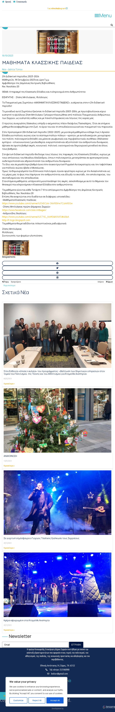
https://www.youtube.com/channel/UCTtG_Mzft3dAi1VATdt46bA (35, 216)
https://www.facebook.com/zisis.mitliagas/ (24, 210)
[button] (103, 15)
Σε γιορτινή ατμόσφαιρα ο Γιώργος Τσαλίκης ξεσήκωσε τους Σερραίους (41, 538)
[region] (36, 691)
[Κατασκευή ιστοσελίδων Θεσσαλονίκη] (108, 708)
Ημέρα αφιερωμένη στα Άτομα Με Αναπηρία (27, 620)
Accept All (55, 700)
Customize (18, 700)
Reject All (37, 700)
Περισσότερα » (9, 384)
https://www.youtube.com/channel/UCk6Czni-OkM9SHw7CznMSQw (37, 203)
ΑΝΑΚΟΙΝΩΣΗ (10, 456)
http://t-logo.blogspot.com (16, 220)
